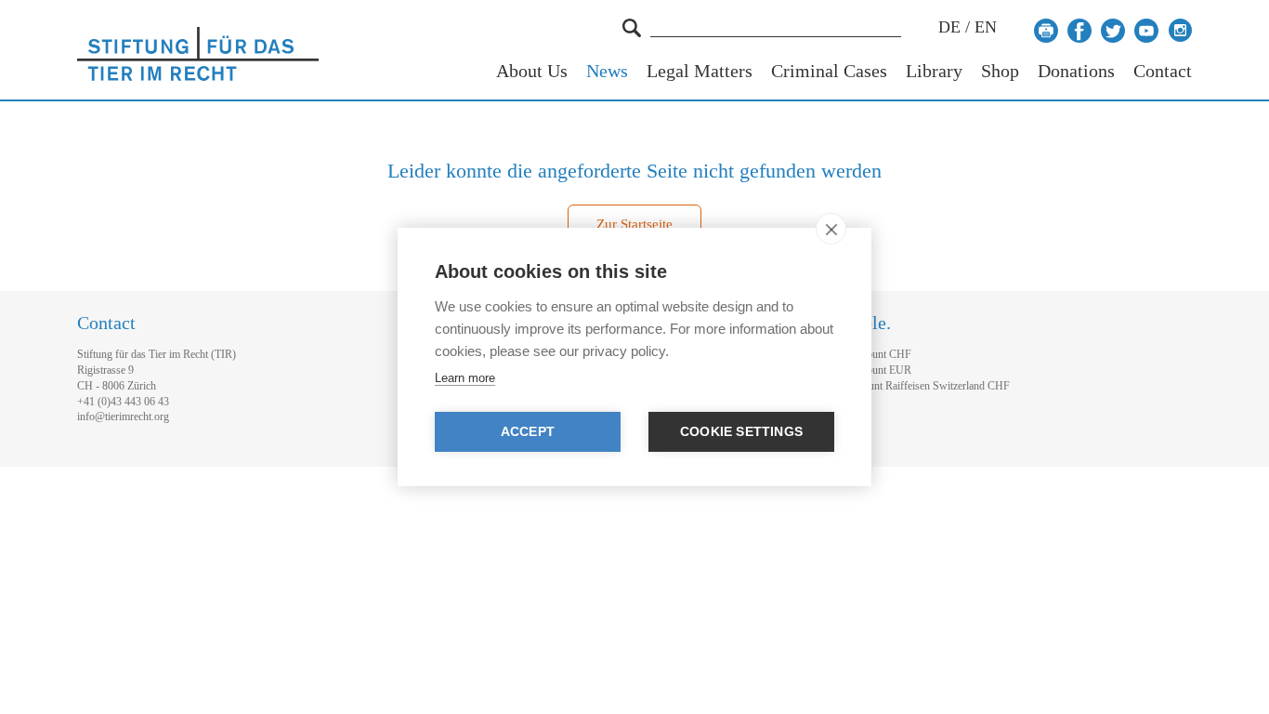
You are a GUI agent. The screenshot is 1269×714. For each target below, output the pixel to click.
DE (949, 27)
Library (934, 71)
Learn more (465, 378)
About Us (532, 71)
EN (986, 27)
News (607, 71)
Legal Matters (699, 71)
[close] (831, 229)
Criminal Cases (829, 71)
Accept (528, 432)
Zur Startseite (634, 224)
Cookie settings (741, 432)
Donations (1076, 71)
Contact (1162, 71)
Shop (1000, 71)
